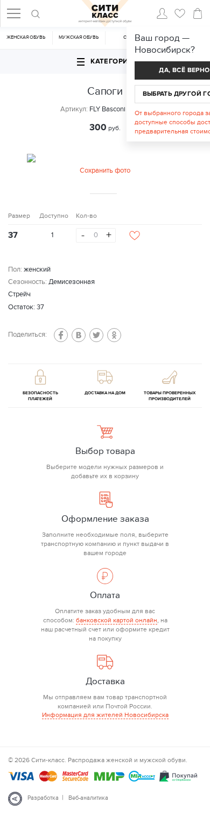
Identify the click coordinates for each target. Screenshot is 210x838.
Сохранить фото (105, 170)
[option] (105, 165)
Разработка (43, 797)
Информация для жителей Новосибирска (105, 715)
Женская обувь (25, 37)
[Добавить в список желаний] (134, 235)
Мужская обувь (79, 37)
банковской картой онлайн (116, 620)
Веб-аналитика (88, 797)
